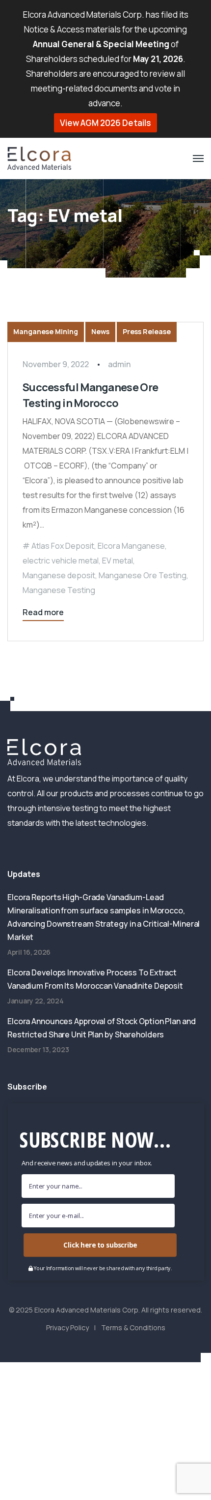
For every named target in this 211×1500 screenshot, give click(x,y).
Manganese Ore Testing (142, 575)
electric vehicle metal (61, 560)
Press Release (147, 331)
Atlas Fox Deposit (62, 545)
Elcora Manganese (131, 545)
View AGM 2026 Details (105, 122)
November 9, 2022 (56, 364)
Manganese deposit (59, 575)
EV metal (117, 560)
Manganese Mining (45, 331)
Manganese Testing (59, 590)
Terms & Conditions (133, 1327)
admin (119, 364)
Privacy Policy (67, 1327)
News (100, 331)
